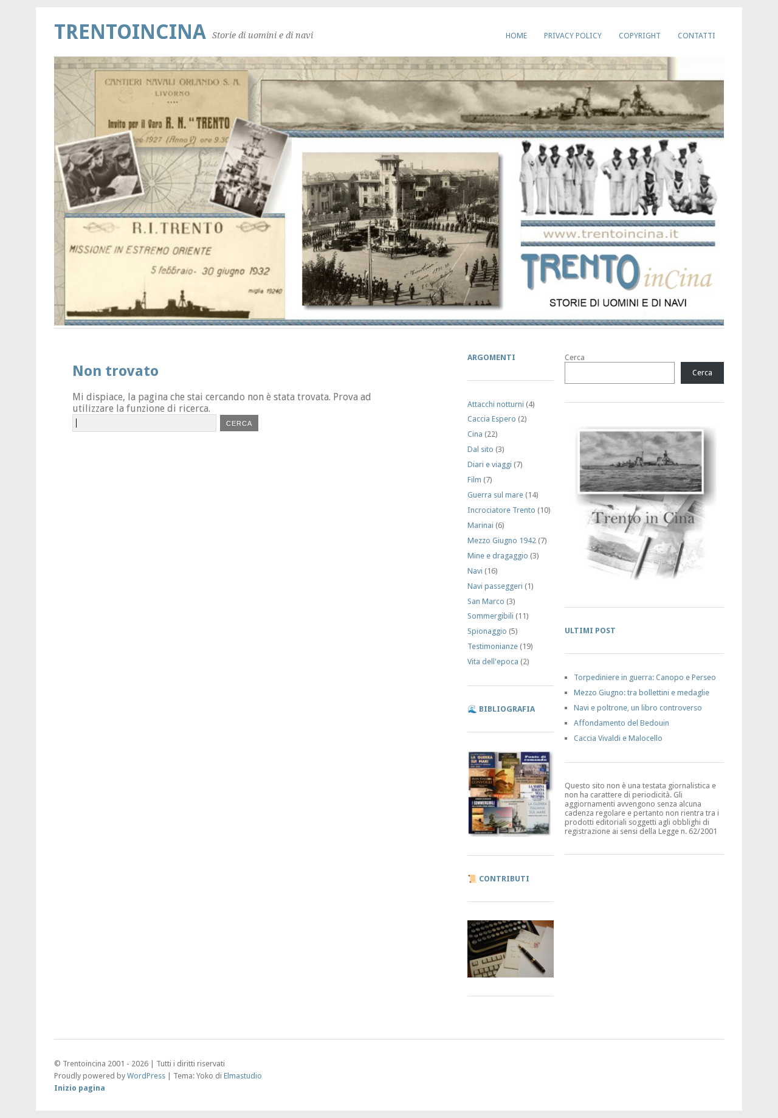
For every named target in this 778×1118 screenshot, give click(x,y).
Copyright (640, 35)
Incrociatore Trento (501, 510)
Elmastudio (243, 1075)
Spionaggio (487, 631)
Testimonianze (492, 646)
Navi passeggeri (495, 586)
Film (474, 479)
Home (516, 35)
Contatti (696, 35)
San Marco (485, 601)
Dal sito (480, 449)
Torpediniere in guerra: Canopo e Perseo (645, 677)
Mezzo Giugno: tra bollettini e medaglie (641, 692)
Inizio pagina (79, 1087)
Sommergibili (490, 615)
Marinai (480, 525)
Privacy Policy (573, 35)
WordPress (146, 1075)
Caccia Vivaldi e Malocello (618, 738)
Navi (475, 570)
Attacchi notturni (495, 404)
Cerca (575, 357)
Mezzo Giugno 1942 (501, 540)
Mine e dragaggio (497, 555)
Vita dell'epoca (492, 661)
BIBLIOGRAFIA (507, 709)
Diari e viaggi (489, 464)
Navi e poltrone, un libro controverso (638, 707)
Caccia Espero (491, 418)
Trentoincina (130, 32)
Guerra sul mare (495, 494)
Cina (475, 434)
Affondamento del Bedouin (621, 722)
